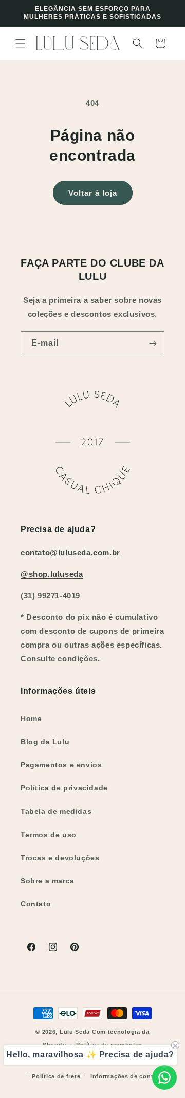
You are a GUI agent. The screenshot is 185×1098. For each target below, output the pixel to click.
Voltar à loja (92, 192)
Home (31, 718)
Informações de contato (126, 1076)
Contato (36, 904)
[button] (20, 43)
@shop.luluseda (52, 574)
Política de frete (56, 1076)
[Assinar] (152, 343)
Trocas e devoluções (60, 858)
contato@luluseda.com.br (70, 552)
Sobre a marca (48, 881)
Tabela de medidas (56, 811)
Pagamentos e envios (61, 765)
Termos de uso (49, 834)
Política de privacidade (64, 788)
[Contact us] (164, 1077)
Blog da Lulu (45, 741)
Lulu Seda (75, 1032)
